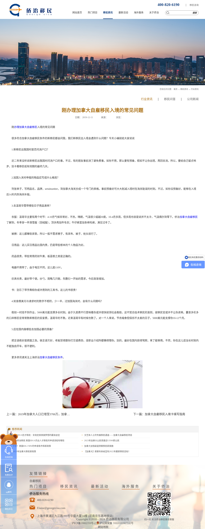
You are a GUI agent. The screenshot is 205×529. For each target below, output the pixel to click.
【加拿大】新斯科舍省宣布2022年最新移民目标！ (107, 451)
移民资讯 (184, 89)
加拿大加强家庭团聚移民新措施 (98, 446)
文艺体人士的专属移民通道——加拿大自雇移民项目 (108, 435)
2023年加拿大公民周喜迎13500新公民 (101, 440)
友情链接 (38, 474)
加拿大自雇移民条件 (51, 357)
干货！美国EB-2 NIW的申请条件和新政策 (32, 446)
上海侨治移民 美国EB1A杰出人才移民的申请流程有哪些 (38, 440)
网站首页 (77, 12)
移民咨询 (194, 5)
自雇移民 (35, 481)
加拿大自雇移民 (189, 217)
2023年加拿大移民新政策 (24, 451)
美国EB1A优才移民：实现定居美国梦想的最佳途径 (36, 435)
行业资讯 (195, 89)
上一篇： (39, 414)
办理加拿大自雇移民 (25, 127)
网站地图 (102, 527)
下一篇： (159, 414)
